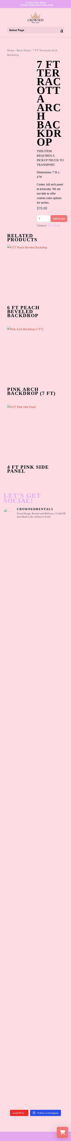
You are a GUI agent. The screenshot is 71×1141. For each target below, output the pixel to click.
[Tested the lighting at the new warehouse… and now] (36, 833)
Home (10, 50)
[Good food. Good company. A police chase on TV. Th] (36, 1052)
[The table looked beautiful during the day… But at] (36, 979)
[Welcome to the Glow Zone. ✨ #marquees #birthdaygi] (36, 614)
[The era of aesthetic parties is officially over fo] (36, 906)
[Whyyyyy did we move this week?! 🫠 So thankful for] (36, 650)
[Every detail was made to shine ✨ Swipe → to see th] (36, 577)
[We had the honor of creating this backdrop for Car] (36, 1016)
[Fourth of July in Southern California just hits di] (36, 942)
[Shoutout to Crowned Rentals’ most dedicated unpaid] (36, 869)
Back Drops (24, 50)
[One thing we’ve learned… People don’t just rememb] (36, 1089)
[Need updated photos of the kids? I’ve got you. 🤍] (36, 760)
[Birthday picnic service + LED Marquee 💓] (36, 687)
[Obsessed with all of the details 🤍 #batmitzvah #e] (36, 541)
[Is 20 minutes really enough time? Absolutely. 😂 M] (36, 723)
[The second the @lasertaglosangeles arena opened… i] (36, 796)
